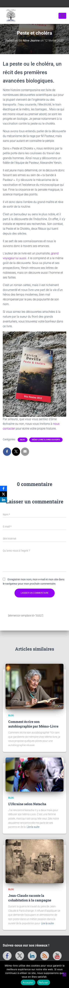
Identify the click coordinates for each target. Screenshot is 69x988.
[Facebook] (3, 488)
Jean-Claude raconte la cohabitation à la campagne (29, 897)
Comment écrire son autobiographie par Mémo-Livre (33, 723)
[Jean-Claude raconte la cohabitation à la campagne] (34, 861)
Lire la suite (33, 826)
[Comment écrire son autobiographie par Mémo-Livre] (34, 686)
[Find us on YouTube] (57, 955)
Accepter (28, 982)
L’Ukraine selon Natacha (27, 804)
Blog (22, 440)
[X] (3, 494)
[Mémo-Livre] (30, 15)
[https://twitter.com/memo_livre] (19, 955)
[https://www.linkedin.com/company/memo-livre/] (32, 955)
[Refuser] (64, 974)
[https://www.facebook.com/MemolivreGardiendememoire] (7, 955)
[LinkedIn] (3, 499)
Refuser (43, 982)
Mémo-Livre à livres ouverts (46, 440)
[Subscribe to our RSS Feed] (44, 955)
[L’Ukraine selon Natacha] (34, 775)
